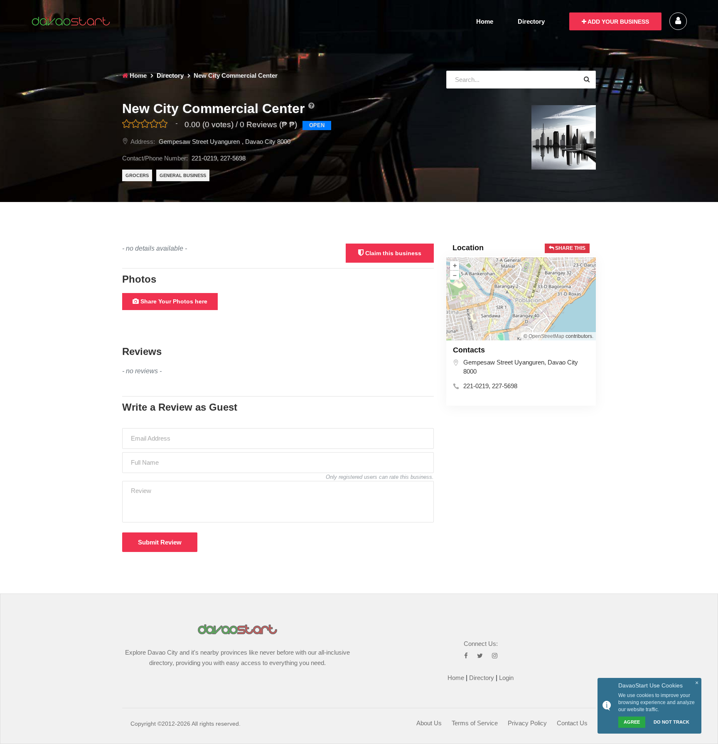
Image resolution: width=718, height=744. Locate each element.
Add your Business (617, 21)
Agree (632, 721)
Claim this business (392, 253)
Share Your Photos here (173, 301)
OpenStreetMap (546, 336)
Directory (531, 21)
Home (484, 21)
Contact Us (572, 723)
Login (506, 677)
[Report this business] (311, 106)
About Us (429, 723)
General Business (183, 175)
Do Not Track (671, 721)
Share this (569, 248)
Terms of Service (475, 723)
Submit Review (160, 542)
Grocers (137, 175)
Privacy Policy (527, 723)
